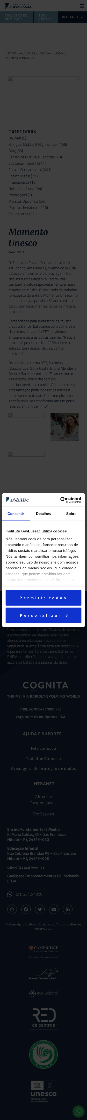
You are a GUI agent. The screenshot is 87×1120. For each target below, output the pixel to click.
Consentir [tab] (15, 514)
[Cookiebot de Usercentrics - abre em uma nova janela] (61, 500)
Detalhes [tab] (43, 514)
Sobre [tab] (71, 514)
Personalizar (41, 615)
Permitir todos (43, 598)
